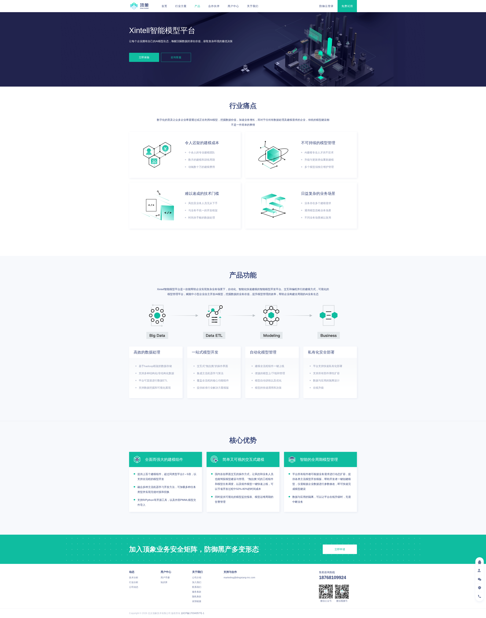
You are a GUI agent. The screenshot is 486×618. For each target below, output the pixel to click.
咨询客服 (176, 57)
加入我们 (196, 582)
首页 (164, 6)
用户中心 (233, 6)
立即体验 (144, 57)
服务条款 (196, 591)
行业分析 (133, 582)
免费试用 (347, 6)
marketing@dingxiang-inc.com (239, 577)
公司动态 (133, 587)
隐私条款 (196, 596)
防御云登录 (326, 6)
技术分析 (133, 577)
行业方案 (181, 6)
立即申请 (340, 549)
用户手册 (165, 577)
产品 (197, 6)
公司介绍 (196, 577)
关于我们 (252, 6)
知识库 (164, 582)
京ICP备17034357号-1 (192, 613)
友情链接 (196, 601)
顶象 (139, 6)
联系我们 (196, 587)
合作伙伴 (214, 6)
